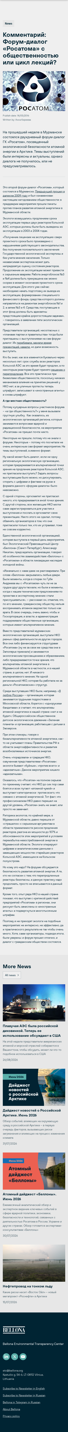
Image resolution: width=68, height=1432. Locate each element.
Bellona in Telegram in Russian (21, 1402)
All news (10, 975)
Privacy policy (11, 1416)
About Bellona (11, 1409)
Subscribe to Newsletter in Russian (24, 1395)
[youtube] (23, 1356)
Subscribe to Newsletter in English (24, 1388)
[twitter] (14, 1356)
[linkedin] (6, 1356)
